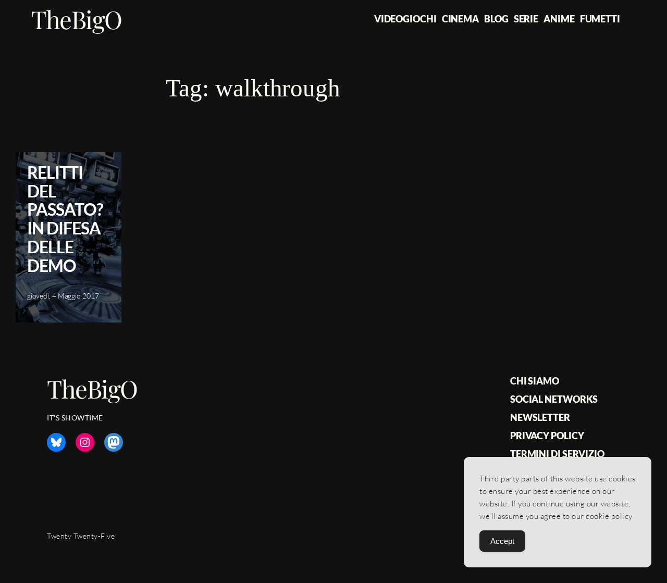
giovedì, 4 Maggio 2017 (63, 295)
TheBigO (76, 19)
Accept (502, 541)
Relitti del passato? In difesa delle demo (65, 219)
